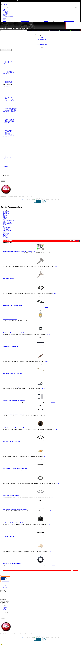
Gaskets (4, 225)
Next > (77, 240)
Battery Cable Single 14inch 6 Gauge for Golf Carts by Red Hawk (15, 468)
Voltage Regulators (6, 237)
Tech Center (46, 21)
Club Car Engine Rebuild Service (11, 108)
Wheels (6, 156)
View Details (40, 254)
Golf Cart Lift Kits (6, 136)
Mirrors (6, 132)
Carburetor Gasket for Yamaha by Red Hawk (11, 441)
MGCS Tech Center (41, 41)
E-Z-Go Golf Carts (6, 63)
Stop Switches (5, 234)
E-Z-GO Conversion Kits (9, 120)
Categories (5, 15)
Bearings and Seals (6, 213)
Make (4, 10)
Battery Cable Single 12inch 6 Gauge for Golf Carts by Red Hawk (15, 509)
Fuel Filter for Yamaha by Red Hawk (10, 319)
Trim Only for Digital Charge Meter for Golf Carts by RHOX (14, 400)
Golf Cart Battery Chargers (7, 89)
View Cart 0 (77, 5)
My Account (33, 30)
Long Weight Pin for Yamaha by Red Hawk (11, 346)
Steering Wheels (8, 133)
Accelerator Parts (6, 211)
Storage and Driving (8, 134)
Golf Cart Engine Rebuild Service (8, 100)
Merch (4, 158)
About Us (4, 21)
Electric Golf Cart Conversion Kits (9, 111)
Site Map (4, 597)
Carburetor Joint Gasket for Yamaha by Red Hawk (12, 482)
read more (53, 252)
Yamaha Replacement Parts (9, 82)
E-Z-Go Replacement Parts (9, 72)
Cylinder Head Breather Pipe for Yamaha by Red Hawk (13, 414)
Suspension (5, 235)
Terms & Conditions (6, 588)
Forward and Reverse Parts (7, 223)
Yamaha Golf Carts (6, 73)
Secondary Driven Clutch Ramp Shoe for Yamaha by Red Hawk (15, 549)
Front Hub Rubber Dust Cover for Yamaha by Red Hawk (13, 522)
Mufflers (4, 231)
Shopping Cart (38, 30)
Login (79, 2)
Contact (47, 30)
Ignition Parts (5, 226)
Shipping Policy (5, 586)
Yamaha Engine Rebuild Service (10, 110)
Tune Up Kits (5, 236)
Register (76, 2)
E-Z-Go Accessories (8, 71)
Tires (6, 155)
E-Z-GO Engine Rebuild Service (10, 109)
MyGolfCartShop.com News (69, 21)
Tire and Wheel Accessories (9, 154)
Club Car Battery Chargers (9, 97)
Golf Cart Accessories (9, 16)
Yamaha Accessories (8, 81)
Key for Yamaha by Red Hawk (8, 264)
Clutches (4, 218)
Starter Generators (6, 233)
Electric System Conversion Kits (8, 220)
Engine (4, 221)
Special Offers (5, 166)
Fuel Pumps (5, 224)
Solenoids (4, 232)
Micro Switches (5, 229)
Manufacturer (5, 14)
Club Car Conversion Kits (9, 119)
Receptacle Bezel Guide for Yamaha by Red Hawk (12, 563)
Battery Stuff (5, 212)
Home (4, 9)
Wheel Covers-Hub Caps (9, 135)
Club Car (6, 12)
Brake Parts (5, 215)
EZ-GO (6, 11)
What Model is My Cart (25, 21)
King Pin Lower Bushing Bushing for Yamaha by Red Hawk (14, 332)
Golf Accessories (8, 131)
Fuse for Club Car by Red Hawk (9, 536)
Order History (5, 608)
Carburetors (5, 217)
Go (76, 7)
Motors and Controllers (7, 230)
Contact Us (5, 595)
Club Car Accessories (8, 61)
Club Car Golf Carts (6, 53)
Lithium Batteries (6, 228)
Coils (4, 219)
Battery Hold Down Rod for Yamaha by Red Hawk (12, 373)
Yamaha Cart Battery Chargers (10, 99)
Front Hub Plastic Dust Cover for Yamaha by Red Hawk (13, 427)
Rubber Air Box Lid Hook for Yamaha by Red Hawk (13, 305)
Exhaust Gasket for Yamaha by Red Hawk (11, 495)
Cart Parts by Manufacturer (7, 86)
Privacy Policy (5, 587)
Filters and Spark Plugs (7, 222)
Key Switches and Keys (7, 227)
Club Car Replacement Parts (10, 62)
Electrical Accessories (8, 130)
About (43, 30)
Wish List (4, 609)
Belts (3, 214)
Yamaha (6, 13)
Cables (4, 216)
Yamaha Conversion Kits (9, 121)
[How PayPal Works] (5, 580)
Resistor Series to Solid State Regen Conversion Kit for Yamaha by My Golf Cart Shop (19, 251)
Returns (4, 596)
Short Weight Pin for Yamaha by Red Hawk (11, 359)
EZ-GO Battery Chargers (9, 98)
